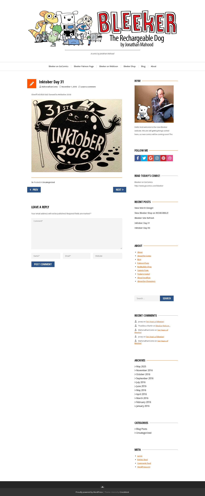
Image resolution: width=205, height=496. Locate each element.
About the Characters (146, 281)
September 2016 (144, 378)
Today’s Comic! (143, 274)
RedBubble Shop (144, 266)
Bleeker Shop (130, 66)
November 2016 (144, 370)
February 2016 (143, 402)
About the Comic (144, 255)
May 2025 (141, 366)
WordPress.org (143, 467)
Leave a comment (88, 86)
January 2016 (142, 406)
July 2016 (140, 382)
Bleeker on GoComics (58, 66)
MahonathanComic (50, 86)
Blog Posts (141, 428)
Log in (139, 456)
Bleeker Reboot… (163, 326)
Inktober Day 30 (142, 227)
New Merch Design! (144, 207)
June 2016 (141, 386)
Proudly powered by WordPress (89, 492)
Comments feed (144, 463)
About (153, 66)
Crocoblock (124, 492)
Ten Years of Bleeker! (155, 321)
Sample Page (143, 270)
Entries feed (142, 459)
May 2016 (141, 390)
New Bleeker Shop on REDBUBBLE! (151, 212)
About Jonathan (143, 277)
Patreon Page (143, 263)
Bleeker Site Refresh (144, 217)
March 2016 (142, 398)
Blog (143, 66)
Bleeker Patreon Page (84, 66)
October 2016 (143, 374)
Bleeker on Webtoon (108, 66)
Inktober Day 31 (142, 223)
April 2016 (141, 394)
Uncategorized (48, 182)
